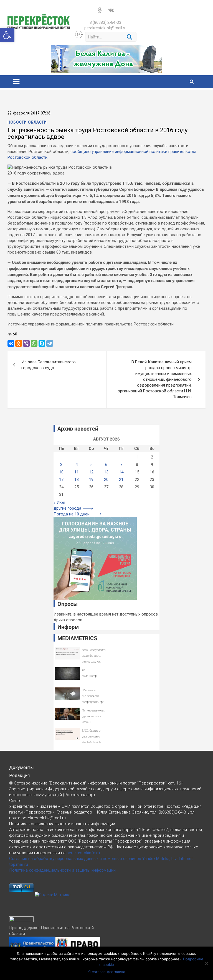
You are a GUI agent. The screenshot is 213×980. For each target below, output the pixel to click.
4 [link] (76, 464)
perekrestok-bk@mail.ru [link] (105, 28)
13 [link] (106, 472)
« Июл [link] (59, 502)
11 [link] (76, 472)
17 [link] (61, 479)
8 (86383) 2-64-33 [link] (105, 22)
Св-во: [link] (15, 800)
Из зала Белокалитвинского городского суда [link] (48, 364)
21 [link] (121, 479)
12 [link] (91, 472)
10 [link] (61, 472)
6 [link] (106, 464)
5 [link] (91, 464)
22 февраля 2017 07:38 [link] (28, 113)
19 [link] (91, 479)
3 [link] (61, 464)
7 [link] (121, 464)
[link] (7, 35)
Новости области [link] (27, 122)
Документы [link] (21, 767)
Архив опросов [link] (68, 619)
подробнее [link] (130, 953)
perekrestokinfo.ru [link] (83, 852)
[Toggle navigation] (16, 81)
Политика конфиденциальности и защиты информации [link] (62, 870)
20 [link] (106, 479)
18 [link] (76, 479)
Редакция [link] (19, 775)
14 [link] (121, 472)
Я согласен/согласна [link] (106, 971)
